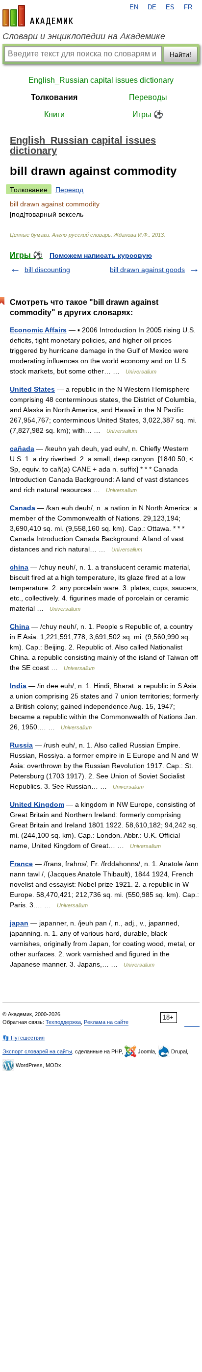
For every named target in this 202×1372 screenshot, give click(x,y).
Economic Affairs (38, 330)
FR (188, 7)
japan (19, 923)
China (19, 626)
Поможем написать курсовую (101, 255)
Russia (21, 745)
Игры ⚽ (147, 114)
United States (32, 389)
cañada (22, 448)
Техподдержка (63, 1022)
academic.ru (37, 15)
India (18, 686)
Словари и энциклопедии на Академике (83, 36)
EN (133, 7)
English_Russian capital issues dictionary (101, 80)
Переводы (148, 97)
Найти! (180, 54)
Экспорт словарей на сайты (37, 1051)
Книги (54, 114)
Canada (22, 508)
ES (170, 7)
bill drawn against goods (147, 270)
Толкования (54, 97)
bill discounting (47, 270)
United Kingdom (37, 804)
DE (152, 7)
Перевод (69, 190)
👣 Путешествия (23, 1038)
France (21, 864)
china (19, 567)
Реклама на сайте (106, 1022)
